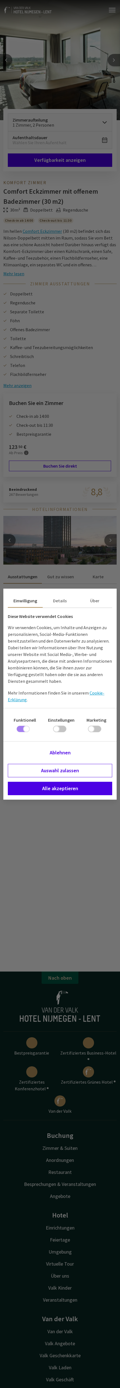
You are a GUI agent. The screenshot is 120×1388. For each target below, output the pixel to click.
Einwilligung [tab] (25, 600)
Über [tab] (94, 600)
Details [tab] (60, 600)
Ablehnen (60, 752)
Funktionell (25, 720)
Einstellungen (61, 720)
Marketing (96, 720)
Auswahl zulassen (60, 770)
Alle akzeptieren (60, 788)
